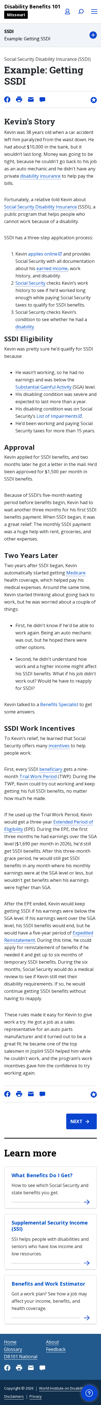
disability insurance (40, 176)
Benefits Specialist (59, 704)
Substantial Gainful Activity (43, 387)
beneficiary (50, 769)
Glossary (13, 1349)
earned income (52, 268)
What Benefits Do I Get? (42, 1175)
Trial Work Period (38, 776)
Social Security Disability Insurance (40, 207)
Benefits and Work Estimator (48, 1283)
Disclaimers (14, 1396)
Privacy (35, 1396)
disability (24, 327)
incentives (59, 746)
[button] (50, 35)
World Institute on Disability (62, 1388)
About (52, 1342)
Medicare (76, 573)
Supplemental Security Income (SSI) (50, 1225)
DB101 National (20, 1356)
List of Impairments (57, 416)
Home (10, 1342)
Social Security (30, 283)
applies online (43, 254)
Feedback (56, 1349)
